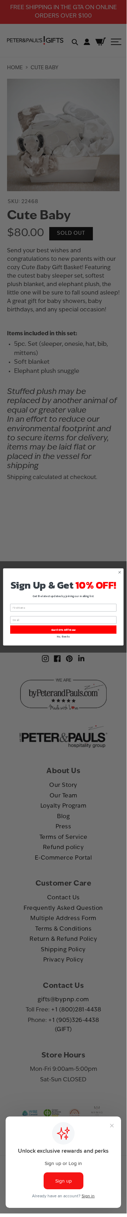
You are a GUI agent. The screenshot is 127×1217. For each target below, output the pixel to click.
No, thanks (63, 637)
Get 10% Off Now (63, 629)
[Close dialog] (119, 572)
